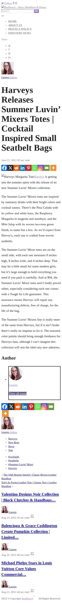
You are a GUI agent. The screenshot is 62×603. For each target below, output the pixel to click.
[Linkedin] (22, 168)
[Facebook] (4, 168)
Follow (8, 3)
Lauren (9, 77)
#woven (12, 468)
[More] (53, 168)
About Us (15, 25)
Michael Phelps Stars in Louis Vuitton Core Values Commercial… (26, 569)
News (11, 446)
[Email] (47, 168)
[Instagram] (41, 168)
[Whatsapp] (35, 168)
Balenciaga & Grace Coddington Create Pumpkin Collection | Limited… (29, 531)
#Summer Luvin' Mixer (20, 464)
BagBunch (27, 598)
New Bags (13, 442)
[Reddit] (16, 168)
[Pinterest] (28, 168)
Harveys (39, 176)
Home (12, 21)
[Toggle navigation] (2, 15)
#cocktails (13, 456)
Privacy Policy (20, 29)
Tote (10, 450)
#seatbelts (13, 460)
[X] (10, 168)
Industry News (19, 33)
